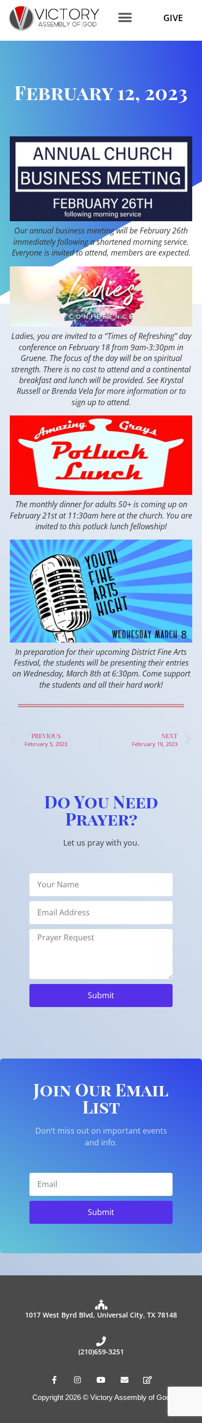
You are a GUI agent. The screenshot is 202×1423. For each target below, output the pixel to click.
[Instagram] (78, 1380)
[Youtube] (101, 1380)
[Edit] (147, 1380)
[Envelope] (124, 1380)
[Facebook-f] (54, 1380)
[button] (125, 18)
